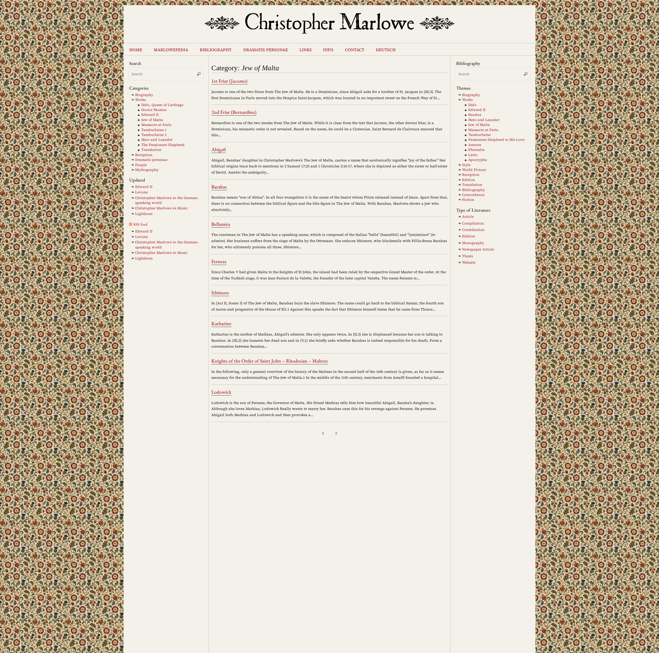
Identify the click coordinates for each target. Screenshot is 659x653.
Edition (468, 179)
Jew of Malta (152, 119)
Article (468, 216)
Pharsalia (476, 149)
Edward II (150, 114)
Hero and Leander (156, 139)
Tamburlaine (479, 134)
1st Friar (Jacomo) (229, 81)
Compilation (473, 223)
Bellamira (220, 224)
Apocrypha (477, 159)
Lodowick (221, 392)
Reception (143, 154)
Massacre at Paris (156, 124)
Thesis (467, 256)
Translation (151, 149)
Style (466, 164)
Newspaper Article (478, 249)
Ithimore (220, 292)
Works (140, 99)
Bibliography (473, 189)
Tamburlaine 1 (154, 129)
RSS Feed (140, 224)
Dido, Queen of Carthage (162, 104)
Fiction (468, 199)
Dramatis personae (151, 159)
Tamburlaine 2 (154, 134)
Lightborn (144, 213)
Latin (473, 154)
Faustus (474, 114)
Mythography (147, 169)
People (141, 164)
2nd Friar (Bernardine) (233, 112)
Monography (473, 242)
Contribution (473, 229)
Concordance (473, 194)
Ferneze (219, 261)
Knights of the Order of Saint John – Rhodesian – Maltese (269, 360)
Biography (144, 94)
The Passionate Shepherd (163, 144)
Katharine (221, 323)
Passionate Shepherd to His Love (496, 139)
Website (468, 262)
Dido (472, 104)
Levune (141, 192)
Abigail (218, 149)
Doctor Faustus (154, 109)
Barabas (219, 186)
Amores (474, 144)
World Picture (474, 169)
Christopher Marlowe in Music (161, 208)
